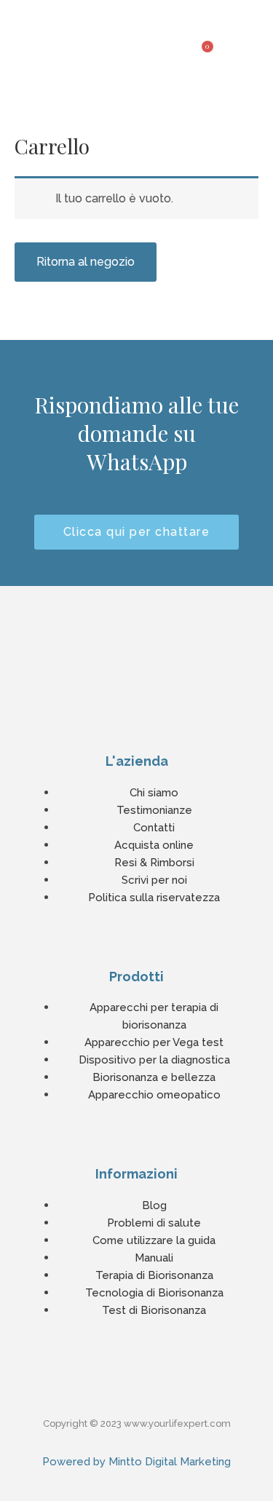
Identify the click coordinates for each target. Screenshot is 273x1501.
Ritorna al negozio (85, 262)
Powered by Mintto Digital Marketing (136, 1461)
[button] (261, 42)
